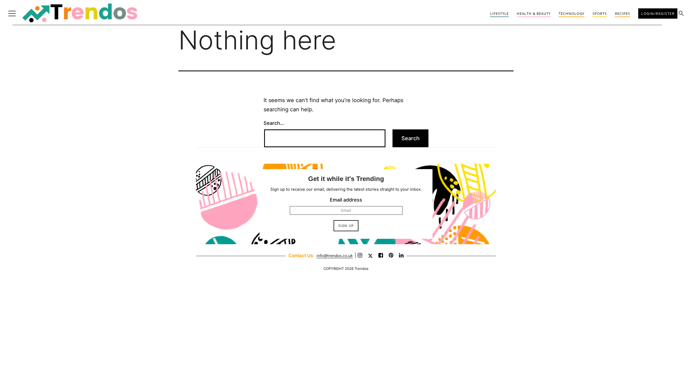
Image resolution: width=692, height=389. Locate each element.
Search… (274, 123)
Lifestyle (499, 13)
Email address (346, 200)
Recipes (622, 13)
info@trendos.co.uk (335, 255)
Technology (571, 13)
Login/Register (657, 13)
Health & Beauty (534, 13)
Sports (600, 13)
